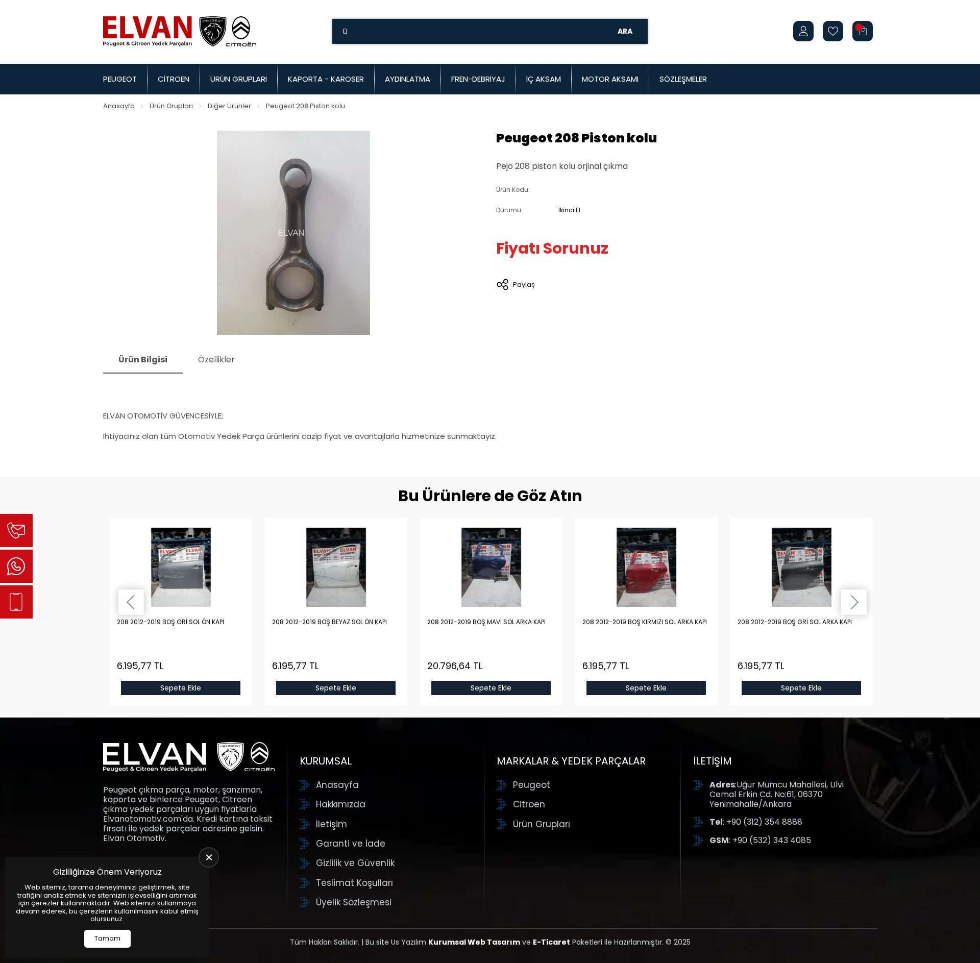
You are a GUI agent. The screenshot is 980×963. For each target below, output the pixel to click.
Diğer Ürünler (229, 106)
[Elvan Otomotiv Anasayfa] (179, 31)
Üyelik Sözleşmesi (353, 902)
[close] (209, 857)
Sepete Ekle (180, 688)
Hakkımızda (340, 804)
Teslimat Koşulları (354, 883)
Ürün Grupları (238, 78)
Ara (625, 31)
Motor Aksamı (610, 78)
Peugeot (120, 78)
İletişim (331, 824)
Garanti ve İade (350, 843)
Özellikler (216, 359)
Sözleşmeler (683, 78)
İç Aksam (543, 78)
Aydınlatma (407, 78)
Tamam (107, 938)
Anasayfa (119, 106)
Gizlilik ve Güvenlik (355, 863)
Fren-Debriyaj (478, 78)
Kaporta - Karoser (326, 78)
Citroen (173, 78)
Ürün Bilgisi (142, 359)
